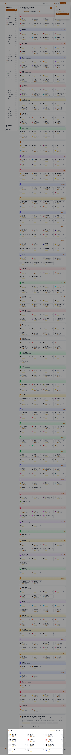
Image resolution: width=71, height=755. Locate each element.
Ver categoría (53, 730)
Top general (58, 730)
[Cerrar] (61, 731)
